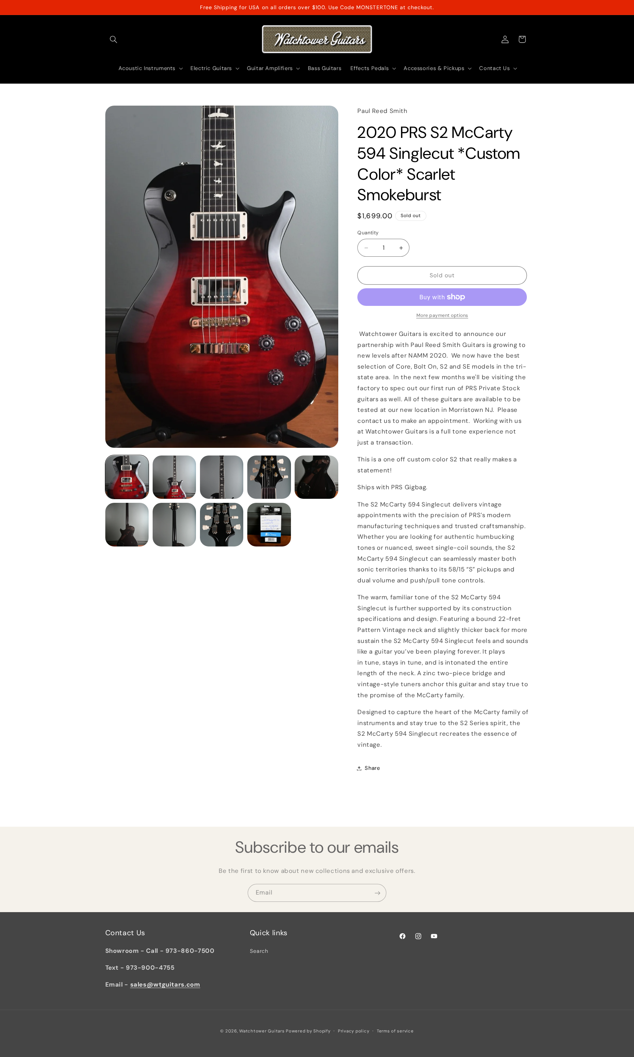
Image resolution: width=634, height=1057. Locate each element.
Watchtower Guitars (261, 1031)
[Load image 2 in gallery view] (174, 477)
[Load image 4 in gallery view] (269, 477)
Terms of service (395, 1031)
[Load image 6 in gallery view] (127, 524)
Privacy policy (353, 1031)
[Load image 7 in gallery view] (174, 524)
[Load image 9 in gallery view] (269, 524)
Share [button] (372, 768)
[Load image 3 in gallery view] (222, 477)
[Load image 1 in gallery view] (127, 477)
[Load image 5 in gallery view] (316, 477)
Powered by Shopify (308, 1031)
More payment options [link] (442, 315)
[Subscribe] (377, 893)
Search (259, 951)
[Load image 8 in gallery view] (222, 524)
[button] (113, 39)
